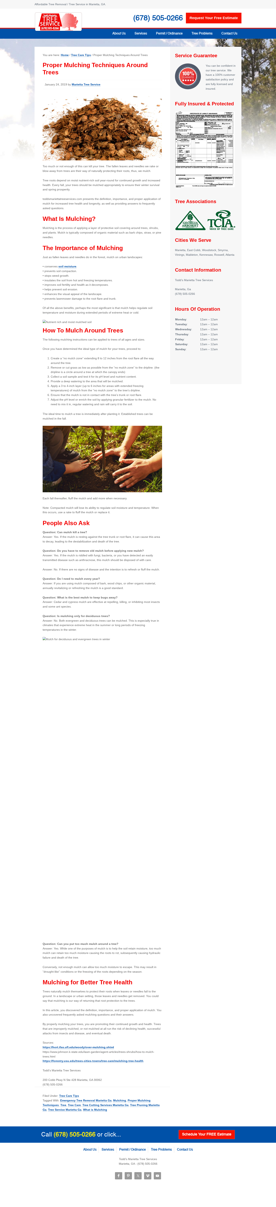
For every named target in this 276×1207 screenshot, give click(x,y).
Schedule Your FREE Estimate (206, 1134)
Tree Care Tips (69, 1095)
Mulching (119, 1100)
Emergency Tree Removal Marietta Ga (86, 1100)
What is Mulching (95, 1109)
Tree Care (74, 1105)
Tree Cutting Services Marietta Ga (105, 1105)
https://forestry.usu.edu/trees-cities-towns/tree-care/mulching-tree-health (93, 1061)
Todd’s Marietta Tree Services (58, 21)
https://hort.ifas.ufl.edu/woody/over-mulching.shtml (78, 1047)
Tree (63, 1105)
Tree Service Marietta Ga (64, 1109)
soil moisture (67, 266)
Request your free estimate (214, 18)
